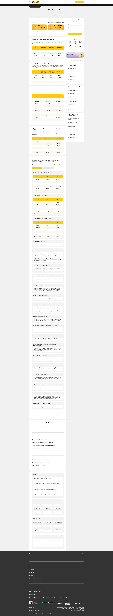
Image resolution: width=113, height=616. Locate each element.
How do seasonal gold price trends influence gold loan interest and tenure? (45, 489)
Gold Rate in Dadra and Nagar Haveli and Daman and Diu (74, 126)
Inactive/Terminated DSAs (74, 608)
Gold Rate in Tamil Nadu (72, 101)
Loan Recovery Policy (81, 607)
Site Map (70, 607)
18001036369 (60, 603)
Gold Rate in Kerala (71, 98)
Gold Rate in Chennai (71, 76)
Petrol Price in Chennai (47, 522)
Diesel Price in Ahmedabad (37, 512)
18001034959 (60, 602)
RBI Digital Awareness (33, 588)
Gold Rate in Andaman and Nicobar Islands (74, 119)
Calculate (37, 168)
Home (31, 6)
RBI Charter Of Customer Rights (35, 591)
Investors (31, 575)
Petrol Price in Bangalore (37, 522)
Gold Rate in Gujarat (71, 93)
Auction (39, 597)
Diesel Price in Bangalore (37, 504)
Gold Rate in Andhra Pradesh (73, 90)
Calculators (31, 569)
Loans (30, 556)
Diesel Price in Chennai (47, 504)
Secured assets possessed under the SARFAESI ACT (49, 597)
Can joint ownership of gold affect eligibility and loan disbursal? (43, 478)
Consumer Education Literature (66, 608)
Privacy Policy (65, 607)
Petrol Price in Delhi (47, 529)
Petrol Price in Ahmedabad (37, 530)
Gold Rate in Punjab (71, 104)
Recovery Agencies (81, 608)
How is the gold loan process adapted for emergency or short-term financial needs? (46, 483)
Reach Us (82, 609)
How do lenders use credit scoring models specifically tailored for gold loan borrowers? (47, 494)
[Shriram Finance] (35, 2)
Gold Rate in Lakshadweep (72, 137)
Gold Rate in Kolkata (71, 79)
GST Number (60, 597)
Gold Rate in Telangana (72, 109)
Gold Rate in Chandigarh (72, 122)
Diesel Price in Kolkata (58, 508)
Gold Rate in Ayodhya (72, 65)
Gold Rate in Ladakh (71, 134)
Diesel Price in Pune (47, 508)
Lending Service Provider (33, 597)
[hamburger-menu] (30, 1)
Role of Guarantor (32, 594)
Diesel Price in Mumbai (37, 508)
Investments (31, 553)
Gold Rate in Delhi (71, 73)
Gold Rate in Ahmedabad (72, 62)
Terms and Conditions (60, 607)
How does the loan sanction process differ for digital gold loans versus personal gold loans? (46, 486)
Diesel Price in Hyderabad (58, 504)
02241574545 (67, 604)
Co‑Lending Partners (66, 597)
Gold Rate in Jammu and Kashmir (74, 131)
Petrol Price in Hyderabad (58, 522)
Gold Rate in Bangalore (72, 68)
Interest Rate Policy (74, 607)
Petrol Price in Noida (58, 529)
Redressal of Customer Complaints (35, 578)
